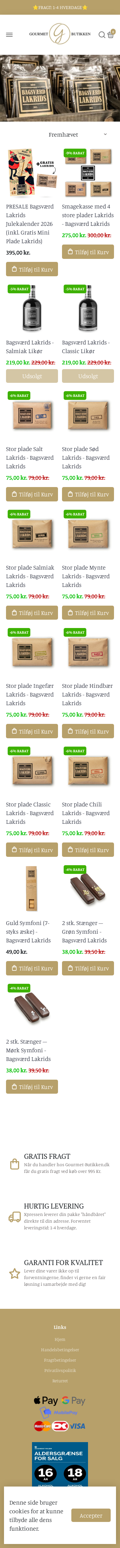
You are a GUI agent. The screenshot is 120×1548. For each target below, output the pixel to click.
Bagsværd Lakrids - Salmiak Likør (30, 346)
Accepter (91, 1515)
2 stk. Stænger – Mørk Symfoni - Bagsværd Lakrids (28, 1050)
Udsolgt (32, 375)
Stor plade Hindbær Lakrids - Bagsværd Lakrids (87, 694)
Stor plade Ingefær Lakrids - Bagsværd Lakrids (30, 694)
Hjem (42, 88)
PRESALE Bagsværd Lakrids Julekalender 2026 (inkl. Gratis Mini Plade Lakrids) (30, 223)
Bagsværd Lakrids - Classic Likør (86, 346)
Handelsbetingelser (60, 1349)
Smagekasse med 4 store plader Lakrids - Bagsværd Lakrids (88, 214)
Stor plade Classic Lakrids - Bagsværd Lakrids (30, 812)
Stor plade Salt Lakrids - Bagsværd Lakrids (30, 457)
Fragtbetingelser (60, 1360)
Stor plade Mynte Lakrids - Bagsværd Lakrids (86, 576)
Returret (60, 1380)
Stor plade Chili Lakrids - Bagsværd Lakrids (86, 812)
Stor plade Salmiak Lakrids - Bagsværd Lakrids (30, 576)
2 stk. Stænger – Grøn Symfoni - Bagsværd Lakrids (84, 931)
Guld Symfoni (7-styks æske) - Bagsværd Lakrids (28, 931)
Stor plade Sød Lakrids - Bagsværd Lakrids (86, 457)
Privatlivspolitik (60, 1370)
